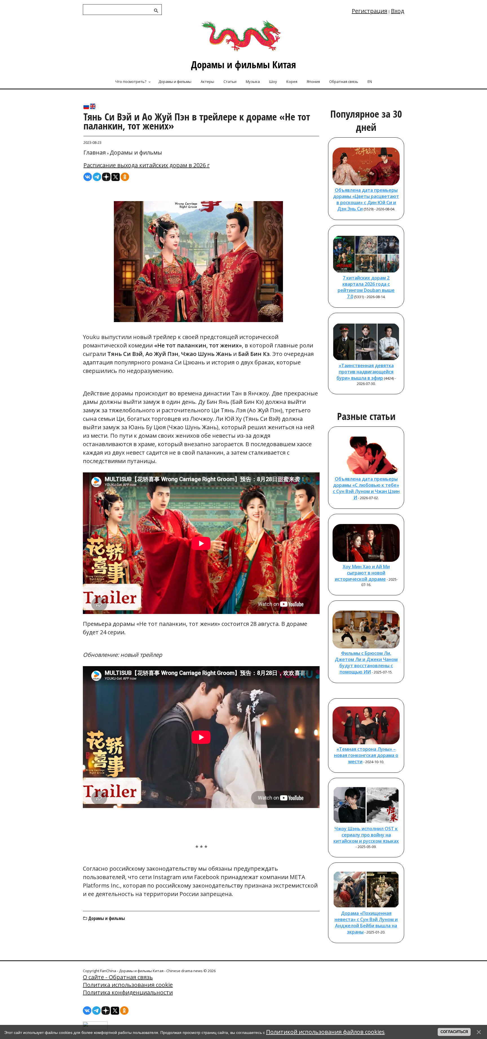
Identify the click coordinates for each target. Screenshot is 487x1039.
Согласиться (454, 1032)
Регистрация (369, 11)
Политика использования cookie (128, 985)
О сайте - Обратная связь (118, 977)
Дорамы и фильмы (136, 152)
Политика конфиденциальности (128, 992)
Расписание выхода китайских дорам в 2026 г (146, 165)
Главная (94, 152)
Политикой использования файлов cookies (325, 1032)
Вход (397, 11)
